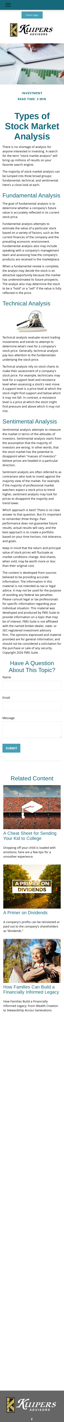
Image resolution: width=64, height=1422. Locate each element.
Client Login (32, 15)
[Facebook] (32, 1419)
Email (6, 697)
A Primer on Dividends (25, 912)
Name (6, 677)
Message (8, 718)
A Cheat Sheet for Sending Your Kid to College (29, 836)
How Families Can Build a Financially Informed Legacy (31, 990)
